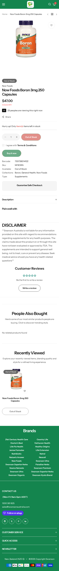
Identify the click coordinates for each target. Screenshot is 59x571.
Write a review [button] (29, 288)
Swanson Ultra (42, 461)
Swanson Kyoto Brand (42, 475)
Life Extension (42, 450)
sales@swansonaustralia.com (16, 507)
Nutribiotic (17, 454)
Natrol (42, 454)
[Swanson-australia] (30, 4)
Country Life (42, 439)
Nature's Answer (16, 457)
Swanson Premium (42, 468)
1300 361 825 (8, 503)
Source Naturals (16, 468)
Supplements (21, 176)
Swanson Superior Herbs (16, 464)
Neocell (42, 457)
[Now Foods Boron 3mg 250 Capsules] (15, 381)
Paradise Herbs (42, 464)
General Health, (29, 172)
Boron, (18, 172)
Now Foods (7, 86)
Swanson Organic (17, 475)
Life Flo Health (16, 446)
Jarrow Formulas (16, 450)
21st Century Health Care (16, 439)
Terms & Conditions (26, 145)
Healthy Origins (42, 446)
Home (4, 14)
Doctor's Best (17, 443)
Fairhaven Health (42, 443)
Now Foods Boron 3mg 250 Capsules (15, 399)
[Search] (49, 4)
